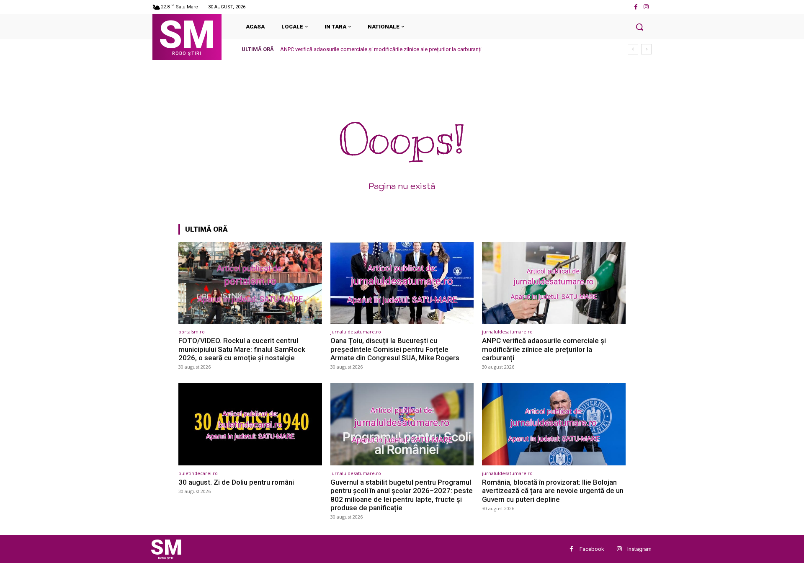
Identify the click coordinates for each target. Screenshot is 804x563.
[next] (646, 49)
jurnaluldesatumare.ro (355, 331)
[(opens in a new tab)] (250, 283)
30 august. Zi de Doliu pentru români (236, 482)
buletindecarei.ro (198, 473)
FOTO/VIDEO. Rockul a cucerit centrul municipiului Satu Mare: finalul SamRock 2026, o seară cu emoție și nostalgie (241, 349)
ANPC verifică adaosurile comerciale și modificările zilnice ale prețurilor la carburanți (381, 49)
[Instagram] (646, 7)
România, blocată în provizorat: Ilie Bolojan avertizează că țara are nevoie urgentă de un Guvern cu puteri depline (553, 491)
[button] (639, 27)
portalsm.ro (191, 331)
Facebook (592, 549)
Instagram (639, 549)
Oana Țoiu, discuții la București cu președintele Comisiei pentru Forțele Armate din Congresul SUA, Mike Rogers (394, 349)
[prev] (633, 49)
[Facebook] (636, 7)
